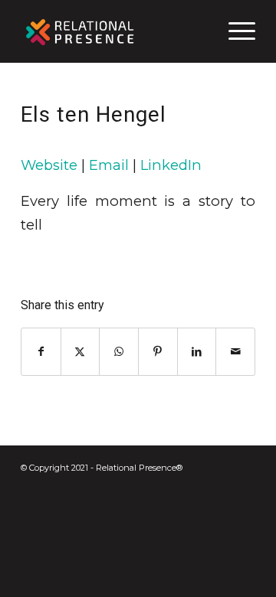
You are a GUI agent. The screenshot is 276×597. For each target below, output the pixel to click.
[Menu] (234, 31)
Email (109, 165)
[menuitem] (234, 31)
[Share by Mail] (235, 351)
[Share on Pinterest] (158, 351)
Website (49, 165)
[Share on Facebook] (41, 351)
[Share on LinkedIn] (197, 351)
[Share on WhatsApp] (119, 351)
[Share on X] (80, 351)
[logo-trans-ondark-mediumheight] (115, 31)
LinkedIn (171, 165)
